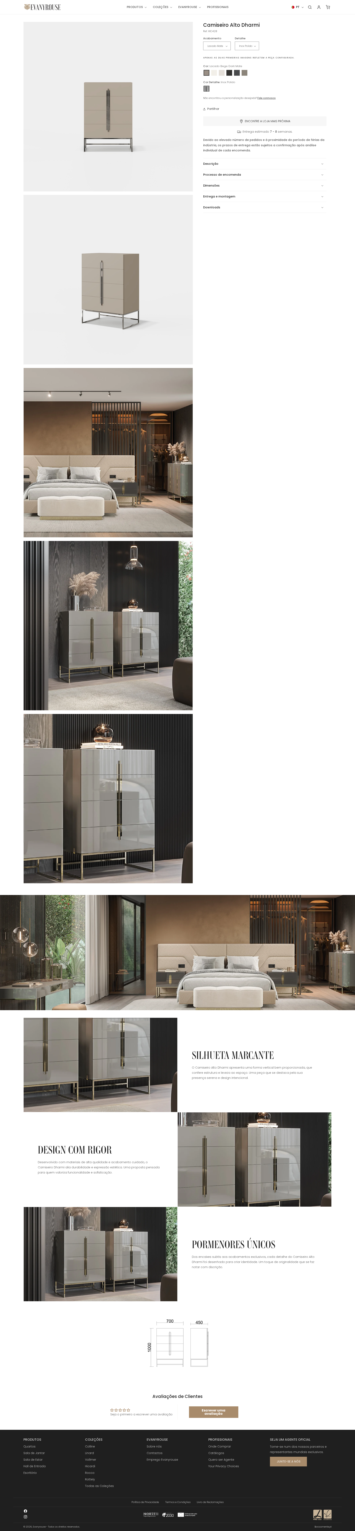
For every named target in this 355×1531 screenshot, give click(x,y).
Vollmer (90, 1460)
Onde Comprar (219, 1446)
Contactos (155, 1453)
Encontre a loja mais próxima (267, 121)
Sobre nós (154, 1446)
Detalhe (240, 38)
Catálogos (216, 1453)
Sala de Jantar (34, 1453)
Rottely (90, 1479)
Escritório (30, 1473)
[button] (136, 7)
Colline (90, 1446)
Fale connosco (266, 98)
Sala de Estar (33, 1460)
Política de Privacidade (145, 1502)
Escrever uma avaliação (213, 1412)
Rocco (90, 1473)
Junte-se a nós (288, 1461)
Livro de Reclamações (210, 1502)
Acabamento (212, 38)
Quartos (29, 1446)
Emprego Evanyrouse (162, 1460)
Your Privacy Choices (223, 1466)
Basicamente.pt (323, 1526)
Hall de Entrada (34, 1466)
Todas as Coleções (99, 1486)
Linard (89, 1453)
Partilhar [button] (213, 109)
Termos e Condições (178, 1502)
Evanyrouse (39, 1526)
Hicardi (90, 1466)
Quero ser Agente (221, 1460)
